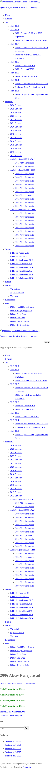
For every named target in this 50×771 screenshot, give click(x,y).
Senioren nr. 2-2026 (13, 741)
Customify (27, 767)
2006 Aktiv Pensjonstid (25, 683)
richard (3, 683)
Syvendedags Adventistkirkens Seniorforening (18, 7)
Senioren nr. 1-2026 (13, 745)
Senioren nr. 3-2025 (13, 752)
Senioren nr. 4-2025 (13, 748)
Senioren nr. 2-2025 (13, 756)
